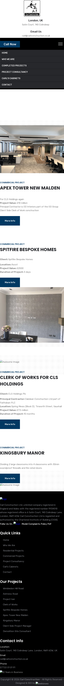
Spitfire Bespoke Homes (15, 610)
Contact (7, 572)
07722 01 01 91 (7, 667)
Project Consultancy (13, 561)
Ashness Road (10, 594)
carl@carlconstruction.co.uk (14, 659)
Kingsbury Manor (11, 620)
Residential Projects (13, 550)
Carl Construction (30, 679)
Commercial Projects (13, 556)
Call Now (10, 44)
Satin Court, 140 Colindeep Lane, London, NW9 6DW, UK (28, 650)
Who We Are (9, 545)
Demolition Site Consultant (17, 631)
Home (3, 107)
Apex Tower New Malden (15, 615)
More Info (10, 220)
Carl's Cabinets (10, 566)
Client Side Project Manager (17, 626)
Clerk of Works (10, 604)
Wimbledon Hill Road (13, 588)
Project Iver (9, 599)
